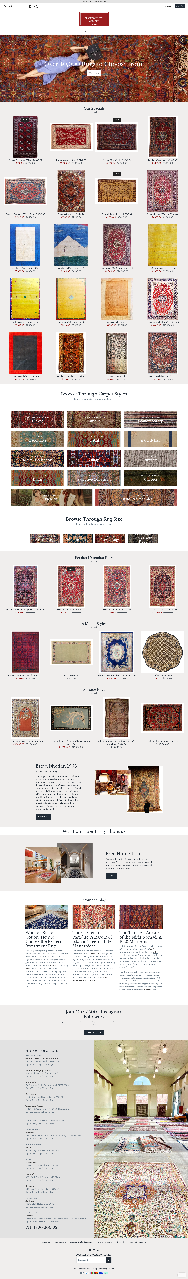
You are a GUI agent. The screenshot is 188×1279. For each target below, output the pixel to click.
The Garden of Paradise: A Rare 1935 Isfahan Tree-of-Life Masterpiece (92, 939)
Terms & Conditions (104, 1242)
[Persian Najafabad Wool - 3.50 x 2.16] (116, 245)
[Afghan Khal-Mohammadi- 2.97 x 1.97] (25, 652)
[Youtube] (34, 6)
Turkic (153, 949)
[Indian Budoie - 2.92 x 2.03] (25, 299)
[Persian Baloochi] (116, 353)
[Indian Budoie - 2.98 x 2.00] (162, 245)
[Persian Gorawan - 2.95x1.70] (71, 191)
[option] (94, 68)
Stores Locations (60, 1242)
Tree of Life (95, 954)
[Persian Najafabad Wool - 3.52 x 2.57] (162, 299)
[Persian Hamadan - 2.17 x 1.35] (116, 586)
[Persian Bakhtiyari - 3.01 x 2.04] (162, 353)
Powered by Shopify (106, 1269)
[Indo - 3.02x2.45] (71, 652)
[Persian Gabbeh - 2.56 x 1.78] (25, 245)
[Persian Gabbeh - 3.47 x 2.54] (116, 299)
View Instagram (94, 1032)
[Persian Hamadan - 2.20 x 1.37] (162, 586)
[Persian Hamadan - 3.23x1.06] (71, 353)
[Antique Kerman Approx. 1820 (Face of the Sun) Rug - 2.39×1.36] (116, 718)
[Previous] (4, 68)
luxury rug (55, 965)
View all (94, 112)
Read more (43, 817)
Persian (147, 990)
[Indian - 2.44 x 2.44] (162, 652)
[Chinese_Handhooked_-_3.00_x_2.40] (116, 652)
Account (168, 6)
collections (99, 32)
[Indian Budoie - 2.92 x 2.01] (71, 299)
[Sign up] (108, 1260)
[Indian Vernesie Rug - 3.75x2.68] (71, 137)
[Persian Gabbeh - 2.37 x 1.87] (71, 245)
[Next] (184, 68)
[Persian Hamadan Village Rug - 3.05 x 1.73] (25, 586)
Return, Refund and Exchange (81, 1242)
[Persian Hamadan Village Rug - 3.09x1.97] (25, 191)
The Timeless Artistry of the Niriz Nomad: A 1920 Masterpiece (140, 937)
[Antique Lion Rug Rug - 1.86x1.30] (162, 718)
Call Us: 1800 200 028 (138, 1242)
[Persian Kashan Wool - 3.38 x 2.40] (162, 191)
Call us (111, 876)
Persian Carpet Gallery (89, 1269)
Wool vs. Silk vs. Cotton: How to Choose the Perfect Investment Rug (43, 939)
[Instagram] (37, 6)
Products (88, 32)
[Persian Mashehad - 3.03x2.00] (162, 137)
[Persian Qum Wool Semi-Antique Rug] (25, 718)
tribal (155, 952)
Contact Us (46, 1242)
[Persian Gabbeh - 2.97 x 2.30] (25, 353)
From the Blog (94, 900)
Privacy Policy (121, 1242)
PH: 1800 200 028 (42, 1227)
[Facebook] (30, 6)
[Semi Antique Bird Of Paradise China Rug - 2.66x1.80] (71, 718)
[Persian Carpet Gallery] (94, 19)
